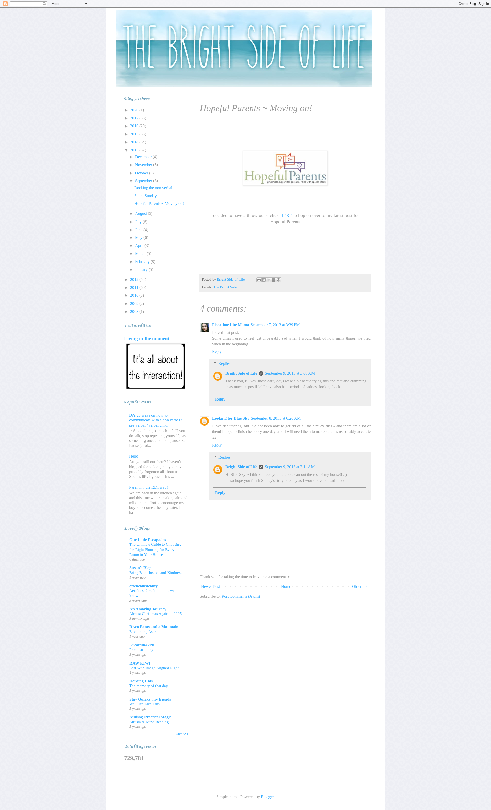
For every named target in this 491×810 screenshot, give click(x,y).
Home (286, 586)
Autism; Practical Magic (150, 717)
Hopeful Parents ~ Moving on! (159, 203)
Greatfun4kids (141, 645)
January (142, 269)
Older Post (360, 586)
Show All (182, 734)
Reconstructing (141, 649)
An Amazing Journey (147, 609)
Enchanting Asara (143, 631)
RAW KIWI (139, 663)
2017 (134, 118)
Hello (133, 456)
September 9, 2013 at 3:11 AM (290, 467)
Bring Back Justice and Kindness (155, 572)
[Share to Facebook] (273, 279)
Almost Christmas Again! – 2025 (155, 613)
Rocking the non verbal (153, 188)
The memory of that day (148, 685)
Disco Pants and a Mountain (153, 627)
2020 (134, 110)
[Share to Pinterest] (278, 279)
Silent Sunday (145, 195)
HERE (286, 215)
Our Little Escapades (147, 540)
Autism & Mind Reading (149, 722)
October (142, 173)
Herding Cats (141, 681)
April (139, 245)
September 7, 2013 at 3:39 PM (275, 325)
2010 (134, 295)
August (141, 213)
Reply (217, 351)
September (144, 181)
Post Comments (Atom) (241, 596)
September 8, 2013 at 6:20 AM (276, 418)
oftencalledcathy (143, 586)
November (144, 165)
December (144, 157)
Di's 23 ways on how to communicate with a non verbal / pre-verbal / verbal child (155, 420)
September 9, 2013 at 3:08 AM (290, 373)
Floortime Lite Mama (230, 325)
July (139, 222)
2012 (134, 279)
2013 (134, 150)
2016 (134, 126)
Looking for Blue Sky (230, 418)
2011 (134, 287)
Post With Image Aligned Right (154, 668)
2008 (134, 311)
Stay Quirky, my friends (150, 699)
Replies (224, 363)
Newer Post (210, 586)
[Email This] (259, 279)
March (141, 253)
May (139, 237)
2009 (134, 303)
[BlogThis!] (263, 279)
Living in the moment (146, 338)
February (143, 261)
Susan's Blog (140, 568)
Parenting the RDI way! (148, 487)
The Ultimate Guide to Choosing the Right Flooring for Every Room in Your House (155, 549)
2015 (134, 134)
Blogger (267, 797)
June (139, 229)
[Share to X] (268, 279)
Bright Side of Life (241, 373)
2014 (134, 142)
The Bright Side (225, 287)
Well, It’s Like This (144, 704)
